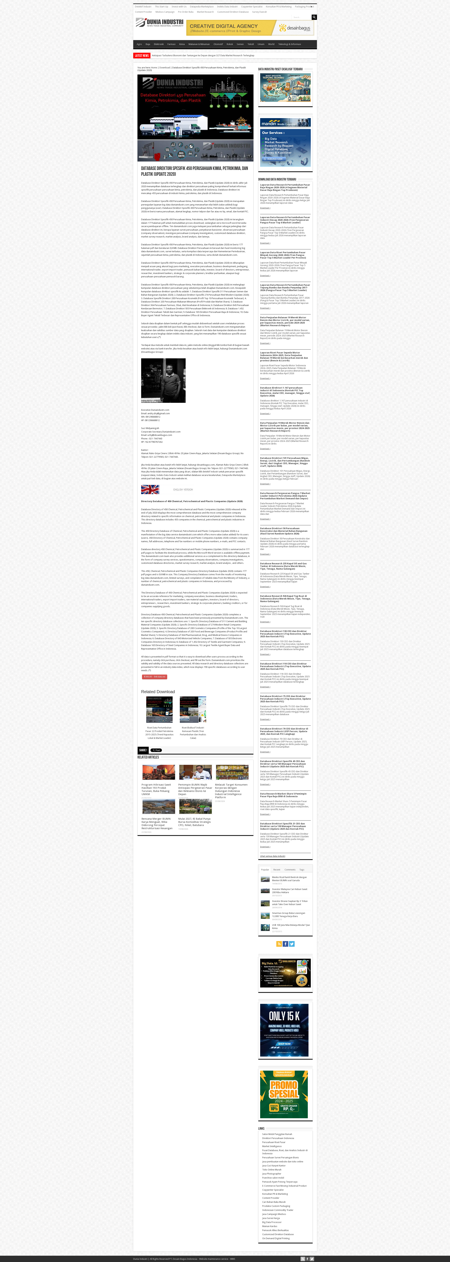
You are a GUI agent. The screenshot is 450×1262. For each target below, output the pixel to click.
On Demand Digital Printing (276, 1238)
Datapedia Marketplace (202, 6)
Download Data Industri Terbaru (277, 179)
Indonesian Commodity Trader (277, 1210)
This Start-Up (161, 6)
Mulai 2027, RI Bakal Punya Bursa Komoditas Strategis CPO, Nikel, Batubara (194, 822)
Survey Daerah (259, 12)
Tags (301, 869)
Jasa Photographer (271, 1173)
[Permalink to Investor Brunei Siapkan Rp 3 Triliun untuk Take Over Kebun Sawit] (265, 906)
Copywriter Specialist (251, 6)
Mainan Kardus (269, 1226)
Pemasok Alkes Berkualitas (275, 1230)
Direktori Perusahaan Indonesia (278, 1138)
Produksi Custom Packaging (276, 1206)
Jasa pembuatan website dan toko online (282, 1161)
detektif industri (210, 471)
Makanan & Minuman (199, 44)
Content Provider (143, 12)
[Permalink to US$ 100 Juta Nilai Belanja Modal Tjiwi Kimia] (265, 930)
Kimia (182, 44)
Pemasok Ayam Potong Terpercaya (279, 1181)
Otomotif (218, 44)
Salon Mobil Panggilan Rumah (277, 1134)
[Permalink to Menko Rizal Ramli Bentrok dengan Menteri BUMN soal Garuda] (265, 881)
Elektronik (159, 44)
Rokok (230, 44)
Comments (290, 869)
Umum (261, 44)
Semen (240, 44)
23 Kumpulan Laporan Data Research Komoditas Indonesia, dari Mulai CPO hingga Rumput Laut (200, 55)
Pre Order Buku (186, 12)
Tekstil (251, 44)
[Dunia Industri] (159, 24)
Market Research (205, 12)
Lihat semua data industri (272, 856)
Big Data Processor (272, 1222)
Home (154, 67)
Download (164, 67)
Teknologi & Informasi (289, 44)
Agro (139, 44)
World (271, 44)
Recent (277, 869)
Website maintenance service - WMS (217, 1259)
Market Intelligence (272, 1146)
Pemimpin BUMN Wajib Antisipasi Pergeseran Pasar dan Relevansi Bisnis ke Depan (195, 789)
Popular (265, 869)
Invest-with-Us (179, 6)
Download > (265, 208)
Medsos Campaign (165, 12)
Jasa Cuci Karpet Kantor (274, 1165)
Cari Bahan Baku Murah (274, 1202)
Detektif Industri (143, 6)
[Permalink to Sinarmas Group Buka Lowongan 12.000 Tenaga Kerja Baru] (265, 918)
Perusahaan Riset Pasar (273, 1142)
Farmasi (171, 44)
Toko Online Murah (271, 1169)
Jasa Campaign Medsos (274, 1214)
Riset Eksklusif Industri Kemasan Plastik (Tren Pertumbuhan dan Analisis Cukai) (193, 732)
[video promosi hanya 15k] (284, 1055)
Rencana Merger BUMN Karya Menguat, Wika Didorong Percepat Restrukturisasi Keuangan (157, 823)
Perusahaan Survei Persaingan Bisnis (280, 1157)
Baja (148, 44)
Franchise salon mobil (273, 1177)
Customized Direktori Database (233, 12)
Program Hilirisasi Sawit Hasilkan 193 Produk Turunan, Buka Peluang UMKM (156, 789)
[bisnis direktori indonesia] (284, 1117)
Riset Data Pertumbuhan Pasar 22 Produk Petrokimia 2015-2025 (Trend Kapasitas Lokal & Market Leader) (159, 732)
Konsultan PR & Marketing (279, 6)
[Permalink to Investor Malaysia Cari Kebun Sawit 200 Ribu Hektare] (265, 892)
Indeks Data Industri (227, 6)
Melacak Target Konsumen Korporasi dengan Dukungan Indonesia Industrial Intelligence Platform (231, 791)
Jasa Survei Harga (271, 1218)
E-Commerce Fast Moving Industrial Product (284, 1185)
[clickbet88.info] (250, 35)
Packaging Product (304, 6)
